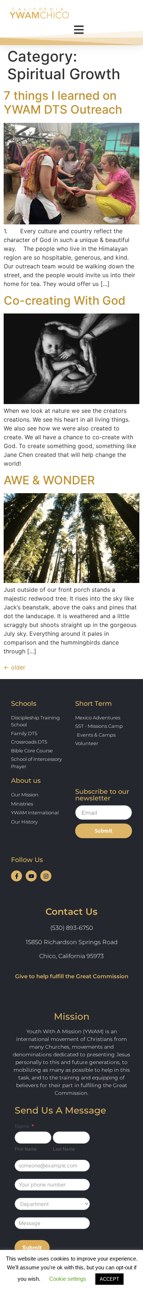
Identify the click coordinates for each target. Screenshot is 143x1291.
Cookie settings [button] (67, 1279)
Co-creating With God (64, 300)
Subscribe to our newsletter (102, 795)
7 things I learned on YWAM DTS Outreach (63, 102)
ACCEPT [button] (109, 1279)
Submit (32, 1247)
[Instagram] (45, 875)
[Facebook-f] (16, 875)
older (14, 667)
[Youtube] (31, 875)
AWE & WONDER (49, 480)
